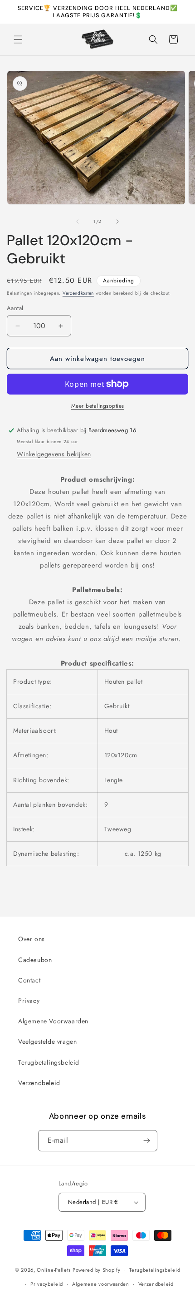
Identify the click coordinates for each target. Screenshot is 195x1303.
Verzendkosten (78, 293)
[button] (18, 39)
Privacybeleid (46, 1284)
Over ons (31, 938)
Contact (29, 980)
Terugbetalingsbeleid (48, 1062)
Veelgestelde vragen (47, 1041)
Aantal (15, 308)
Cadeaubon (35, 959)
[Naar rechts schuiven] (117, 222)
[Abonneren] (147, 1140)
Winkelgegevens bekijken (54, 454)
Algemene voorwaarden (100, 1284)
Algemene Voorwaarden (53, 1021)
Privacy (28, 1000)
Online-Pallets (54, 1269)
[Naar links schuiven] (78, 222)
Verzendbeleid (39, 1082)
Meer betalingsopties (97, 406)
